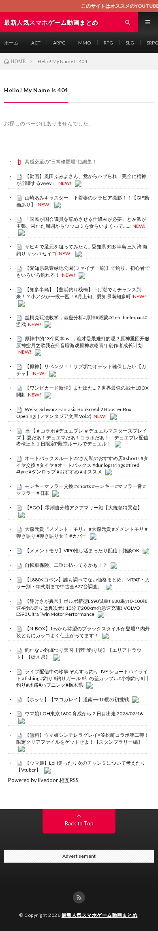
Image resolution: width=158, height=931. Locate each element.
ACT (36, 43)
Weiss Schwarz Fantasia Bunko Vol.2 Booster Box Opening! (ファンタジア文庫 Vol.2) (73, 412)
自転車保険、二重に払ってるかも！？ (66, 565)
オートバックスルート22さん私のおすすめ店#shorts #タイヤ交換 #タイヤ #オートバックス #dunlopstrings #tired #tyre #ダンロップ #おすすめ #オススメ (82, 465)
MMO (84, 43)
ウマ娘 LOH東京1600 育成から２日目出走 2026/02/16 (84, 713)
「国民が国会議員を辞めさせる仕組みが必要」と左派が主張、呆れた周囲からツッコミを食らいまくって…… (81, 222)
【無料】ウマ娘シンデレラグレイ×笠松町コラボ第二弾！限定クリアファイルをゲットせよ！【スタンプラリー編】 (82, 738)
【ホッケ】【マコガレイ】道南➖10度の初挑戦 (77, 699)
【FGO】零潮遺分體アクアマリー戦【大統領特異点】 (83, 508)
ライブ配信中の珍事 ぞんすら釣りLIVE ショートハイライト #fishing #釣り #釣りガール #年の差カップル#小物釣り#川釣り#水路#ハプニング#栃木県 (82, 678)
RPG (108, 43)
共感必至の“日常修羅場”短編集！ (61, 162)
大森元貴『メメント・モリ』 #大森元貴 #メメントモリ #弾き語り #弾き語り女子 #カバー (81, 532)
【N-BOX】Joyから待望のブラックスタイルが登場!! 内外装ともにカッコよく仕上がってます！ (83, 632)
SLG (130, 43)
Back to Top (79, 823)
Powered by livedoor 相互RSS (43, 780)
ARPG (59, 43)
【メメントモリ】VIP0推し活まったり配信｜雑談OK (82, 550)
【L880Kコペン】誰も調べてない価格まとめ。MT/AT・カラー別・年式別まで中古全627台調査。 (83, 583)
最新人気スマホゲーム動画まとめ (100, 915)
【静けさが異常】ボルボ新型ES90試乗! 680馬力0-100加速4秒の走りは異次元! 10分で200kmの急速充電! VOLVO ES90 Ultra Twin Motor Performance (81, 607)
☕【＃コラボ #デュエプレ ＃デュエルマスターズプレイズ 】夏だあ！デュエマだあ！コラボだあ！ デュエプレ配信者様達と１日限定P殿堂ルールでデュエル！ (82, 437)
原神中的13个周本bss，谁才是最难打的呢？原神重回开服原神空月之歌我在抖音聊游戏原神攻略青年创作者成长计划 (82, 341)
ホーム (11, 43)
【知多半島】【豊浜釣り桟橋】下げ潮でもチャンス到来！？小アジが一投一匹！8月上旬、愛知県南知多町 (78, 292)
